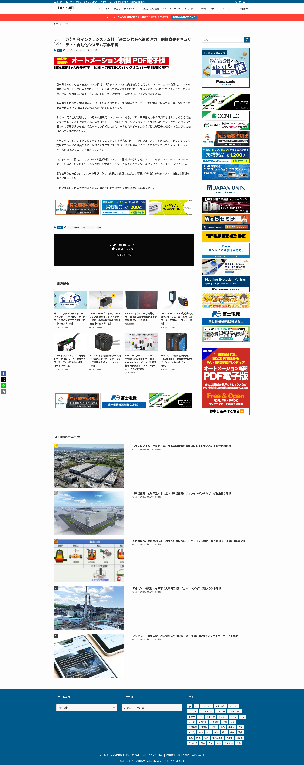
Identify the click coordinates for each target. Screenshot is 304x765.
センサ (192, 716)
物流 (206, 737)
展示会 (192, 732)
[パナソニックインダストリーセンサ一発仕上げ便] (226, 86)
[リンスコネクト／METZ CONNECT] (170, 407)
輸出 (203, 742)
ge (190, 706)
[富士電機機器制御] (124, 407)
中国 (225, 721)
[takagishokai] (226, 228)
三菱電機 (215, 721)
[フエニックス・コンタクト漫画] (226, 340)
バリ (243, 716)
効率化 (214, 727)
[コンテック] (226, 128)
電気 (238, 742)
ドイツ (234, 716)
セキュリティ (235, 711)
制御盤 (204, 727)
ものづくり (206, 706)
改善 (224, 732)
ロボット (203, 721)
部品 (218, 742)
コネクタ (193, 711)
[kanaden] (124, 213)
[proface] (226, 178)
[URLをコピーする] (3, 391)
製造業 (239, 737)
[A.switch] (170, 213)
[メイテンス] (77, 213)
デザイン (210, 716)
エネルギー (220, 706)
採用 (201, 732)
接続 (208, 732)
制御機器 (193, 727)
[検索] (248, 1)
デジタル (222, 716)
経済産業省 (217, 737)
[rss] (240, 1)
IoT (196, 706)
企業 (233, 721)
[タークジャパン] (226, 240)
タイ (201, 716)
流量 (95, 50)
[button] (3, 373)
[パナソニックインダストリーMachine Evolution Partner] (226, 290)
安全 (89, 50)
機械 (232, 732)
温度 (191, 737)
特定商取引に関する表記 (177, 755)
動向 (223, 727)
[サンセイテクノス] (226, 257)
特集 (59, 50)
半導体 (231, 727)
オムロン (234, 706)
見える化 (193, 742)
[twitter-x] (236, 1)
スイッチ (221, 711)
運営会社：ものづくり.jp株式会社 (147, 755)
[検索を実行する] (247, 40)
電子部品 (228, 742)
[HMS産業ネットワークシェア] (226, 274)
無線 (198, 737)
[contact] (244, 1)
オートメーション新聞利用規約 (114, 755)
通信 (211, 742)
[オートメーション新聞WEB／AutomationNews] (64, 8)
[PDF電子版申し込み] (111, 70)
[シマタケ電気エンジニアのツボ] (226, 307)
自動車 (229, 737)
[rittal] (226, 212)
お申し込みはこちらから (184, 17)
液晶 (240, 732)
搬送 (216, 732)
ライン (82, 50)
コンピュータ (71, 50)
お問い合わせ (198, 755)
